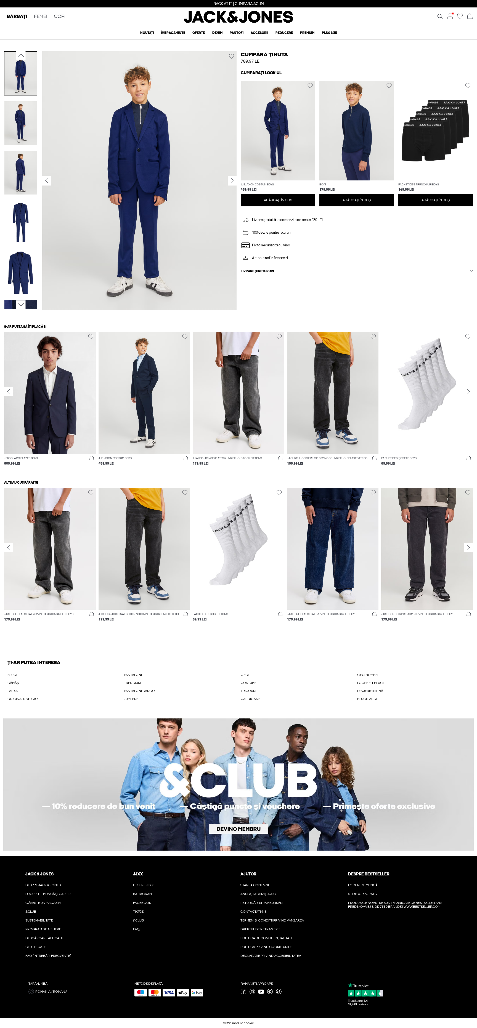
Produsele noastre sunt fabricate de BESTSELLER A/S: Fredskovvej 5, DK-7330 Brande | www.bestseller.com (395, 905)
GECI (245, 675)
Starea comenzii (254, 885)
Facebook (142, 903)
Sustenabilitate (39, 920)
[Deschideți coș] (470, 17)
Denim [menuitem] (217, 33)
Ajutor (248, 874)
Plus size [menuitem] (329, 33)
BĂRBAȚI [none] (17, 16)
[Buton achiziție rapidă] (92, 458)
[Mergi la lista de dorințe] (460, 18)
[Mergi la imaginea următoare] (21, 304)
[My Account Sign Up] (238, 784)
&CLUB (30, 912)
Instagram (142, 894)
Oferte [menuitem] (198, 33)
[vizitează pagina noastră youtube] (261, 993)
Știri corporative (364, 894)
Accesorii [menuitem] (259, 33)
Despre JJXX (143, 885)
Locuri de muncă (363, 885)
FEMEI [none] (40, 16)
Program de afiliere (43, 929)
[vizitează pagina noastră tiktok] (279, 993)
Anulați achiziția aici (258, 894)
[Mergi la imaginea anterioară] (21, 55)
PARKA (12, 691)
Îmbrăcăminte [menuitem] (173, 33)
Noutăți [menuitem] (147, 33)
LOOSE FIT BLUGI (370, 683)
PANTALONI (133, 675)
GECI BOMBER (368, 675)
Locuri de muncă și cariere (49, 894)
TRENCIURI (132, 683)
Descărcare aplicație (44, 938)
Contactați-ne (253, 912)
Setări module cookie (238, 1023)
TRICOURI (248, 691)
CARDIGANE (250, 699)
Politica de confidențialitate (266, 938)
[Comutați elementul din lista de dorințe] (231, 56)
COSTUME (248, 683)
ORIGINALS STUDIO (22, 699)
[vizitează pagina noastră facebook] (243, 993)
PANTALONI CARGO (139, 691)
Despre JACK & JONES (43, 885)
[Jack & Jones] (238, 21)
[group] (50, 401)
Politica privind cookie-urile (266, 947)
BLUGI (12, 675)
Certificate (35, 947)
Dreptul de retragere (260, 929)
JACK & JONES (39, 874)
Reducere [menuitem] (284, 33)
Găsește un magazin (43, 903)
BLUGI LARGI (367, 699)
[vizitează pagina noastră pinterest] (270, 993)
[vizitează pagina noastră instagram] (252, 993)
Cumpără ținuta (264, 54)
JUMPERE (131, 699)
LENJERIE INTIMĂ (370, 691)
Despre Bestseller (368, 874)
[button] (278, 130)
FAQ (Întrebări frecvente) (48, 956)
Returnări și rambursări (261, 903)
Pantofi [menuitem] (236, 33)
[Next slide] (468, 391)
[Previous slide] (8, 391)
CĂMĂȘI (13, 683)
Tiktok (138, 912)
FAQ (136, 929)
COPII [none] (60, 16)
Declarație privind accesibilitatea (270, 956)
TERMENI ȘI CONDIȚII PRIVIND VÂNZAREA (272, 920)
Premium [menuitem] (307, 33)
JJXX (138, 874)
